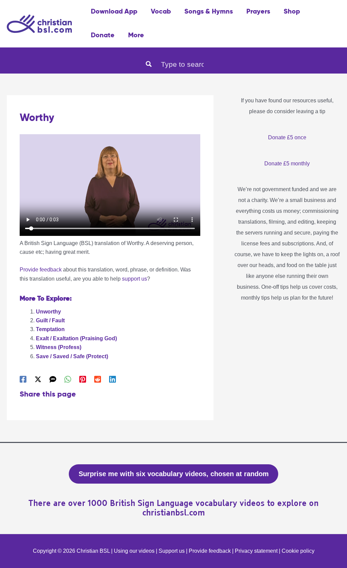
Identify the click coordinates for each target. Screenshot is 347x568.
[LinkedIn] (112, 379)
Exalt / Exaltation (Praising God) (76, 338)
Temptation (50, 329)
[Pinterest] (82, 379)
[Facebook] (23, 379)
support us (134, 279)
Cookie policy (298, 551)
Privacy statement (256, 551)
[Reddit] (97, 379)
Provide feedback (41, 269)
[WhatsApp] (67, 379)
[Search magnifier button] (148, 64)
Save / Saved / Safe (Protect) (72, 356)
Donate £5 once (287, 137)
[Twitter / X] (38, 379)
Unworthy (48, 312)
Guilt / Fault (50, 320)
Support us (172, 551)
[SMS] (52, 379)
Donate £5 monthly (287, 163)
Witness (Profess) (58, 347)
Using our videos (134, 551)
